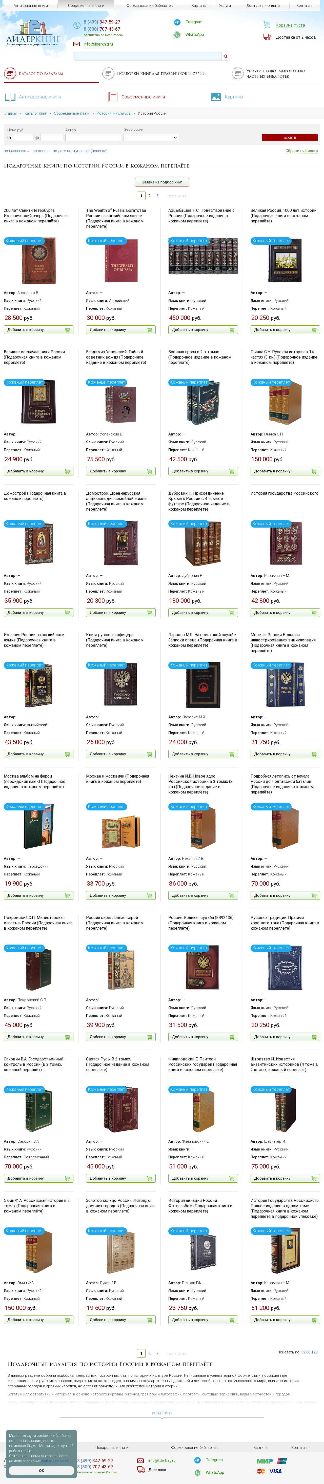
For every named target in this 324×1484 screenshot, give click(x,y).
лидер (33, 39)
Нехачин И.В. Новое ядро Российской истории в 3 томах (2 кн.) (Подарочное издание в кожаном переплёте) (200, 784)
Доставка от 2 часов (296, 37)
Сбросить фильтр (302, 150)
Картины (234, 96)
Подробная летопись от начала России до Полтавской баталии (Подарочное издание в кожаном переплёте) (282, 784)
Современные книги (143, 96)
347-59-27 (102, 22)
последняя (177, 196)
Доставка (157, 1470)
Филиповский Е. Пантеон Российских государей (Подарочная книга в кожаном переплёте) (202, 1064)
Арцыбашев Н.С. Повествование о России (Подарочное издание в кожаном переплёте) (201, 215)
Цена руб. (15, 130)
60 (308, 1352)
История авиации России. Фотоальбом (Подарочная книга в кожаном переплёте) (200, 1206)
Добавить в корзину (25, 329)
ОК (41, 1471)
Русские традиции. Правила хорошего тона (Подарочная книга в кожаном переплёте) (285, 923)
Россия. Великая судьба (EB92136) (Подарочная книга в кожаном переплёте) (201, 923)
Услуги (225, 5)
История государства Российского (284, 493)
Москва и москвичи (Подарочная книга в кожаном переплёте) (117, 779)
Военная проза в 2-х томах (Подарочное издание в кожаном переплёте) (199, 357)
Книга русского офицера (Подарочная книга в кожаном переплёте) (115, 640)
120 (314, 1352)
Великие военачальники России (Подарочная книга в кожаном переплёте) (34, 357)
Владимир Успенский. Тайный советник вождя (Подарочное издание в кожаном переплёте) (116, 357)
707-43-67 (103, 31)
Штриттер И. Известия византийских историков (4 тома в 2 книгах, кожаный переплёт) (284, 1064)
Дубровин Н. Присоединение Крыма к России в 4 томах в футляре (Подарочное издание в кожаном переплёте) (199, 501)
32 (303, 1352)
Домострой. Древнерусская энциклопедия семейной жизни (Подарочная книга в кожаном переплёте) (116, 501)
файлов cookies (54, 1461)
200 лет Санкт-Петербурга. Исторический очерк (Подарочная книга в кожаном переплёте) (36, 215)
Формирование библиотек (150, 5)
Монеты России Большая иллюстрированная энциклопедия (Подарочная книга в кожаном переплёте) (283, 642)
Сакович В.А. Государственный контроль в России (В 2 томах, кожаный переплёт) (33, 1064)
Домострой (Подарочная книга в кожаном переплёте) (35, 496)
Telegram (194, 21)
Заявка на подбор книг (162, 182)
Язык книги (133, 130)
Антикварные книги (40, 96)
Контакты (304, 5)
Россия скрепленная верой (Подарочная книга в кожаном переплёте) (115, 923)
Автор (70, 130)
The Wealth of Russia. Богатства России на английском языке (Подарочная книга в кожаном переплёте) (116, 218)
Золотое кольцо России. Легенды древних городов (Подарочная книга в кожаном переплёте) (120, 1206)
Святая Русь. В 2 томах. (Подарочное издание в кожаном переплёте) (117, 1064)
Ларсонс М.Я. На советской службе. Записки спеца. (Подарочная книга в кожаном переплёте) (202, 640)
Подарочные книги (111, 1447)
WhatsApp (195, 34)
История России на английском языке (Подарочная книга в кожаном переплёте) (34, 640)
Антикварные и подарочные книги (31, 44)
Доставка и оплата (263, 5)
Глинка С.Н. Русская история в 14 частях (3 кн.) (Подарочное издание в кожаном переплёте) (284, 357)
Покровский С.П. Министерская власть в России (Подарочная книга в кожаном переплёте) (38, 923)
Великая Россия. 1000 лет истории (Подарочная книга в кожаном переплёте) (283, 215)
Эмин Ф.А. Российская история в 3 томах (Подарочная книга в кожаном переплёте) (37, 1206)
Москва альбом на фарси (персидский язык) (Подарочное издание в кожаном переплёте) (34, 781)
